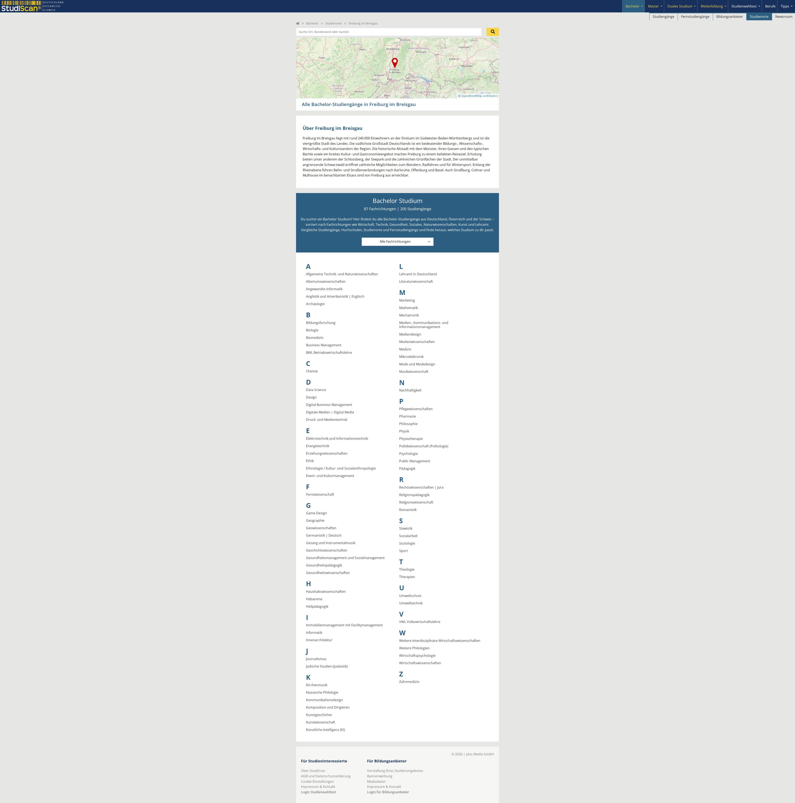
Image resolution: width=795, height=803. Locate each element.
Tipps (785, 6)
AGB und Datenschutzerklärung (326, 776)
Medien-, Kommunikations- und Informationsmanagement (423, 324)
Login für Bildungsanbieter (388, 792)
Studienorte (759, 16)
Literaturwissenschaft (416, 281)
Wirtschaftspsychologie (417, 655)
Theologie (406, 569)
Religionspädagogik (414, 495)
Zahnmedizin (409, 681)
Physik (404, 431)
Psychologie (408, 453)
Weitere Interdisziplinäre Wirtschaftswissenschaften (439, 640)
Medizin (405, 349)
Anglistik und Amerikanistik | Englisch (335, 296)
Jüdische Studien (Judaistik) (327, 666)
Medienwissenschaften (417, 341)
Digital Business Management (329, 404)
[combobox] (389, 32)
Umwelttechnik (411, 603)
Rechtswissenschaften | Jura (421, 487)
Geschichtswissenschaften (326, 550)
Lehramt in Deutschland (418, 274)
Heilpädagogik (317, 606)
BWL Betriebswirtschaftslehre (329, 352)
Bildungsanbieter (729, 16)
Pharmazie (407, 416)
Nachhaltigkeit (410, 390)
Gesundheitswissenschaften (328, 572)
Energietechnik (317, 446)
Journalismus (316, 659)
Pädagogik (407, 468)
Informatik (314, 632)
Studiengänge (663, 16)
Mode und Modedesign (417, 364)
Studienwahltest (744, 6)
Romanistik (408, 509)
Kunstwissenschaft (320, 722)
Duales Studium (679, 6)
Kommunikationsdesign (324, 700)
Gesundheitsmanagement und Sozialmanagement (345, 557)
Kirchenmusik (316, 685)
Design (311, 397)
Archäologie (315, 304)
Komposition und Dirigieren (327, 707)
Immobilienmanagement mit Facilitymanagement (344, 625)
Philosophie (408, 423)
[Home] (297, 23)
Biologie (312, 330)
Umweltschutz (410, 595)
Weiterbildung (712, 6)
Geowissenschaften (321, 528)
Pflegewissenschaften (416, 409)
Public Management (414, 461)
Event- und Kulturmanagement (330, 475)
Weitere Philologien (414, 648)
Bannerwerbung (379, 776)
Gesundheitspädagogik (324, 565)
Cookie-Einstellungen (317, 781)
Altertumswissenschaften (326, 281)
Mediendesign (410, 334)
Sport (403, 550)
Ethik (310, 461)
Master (653, 6)
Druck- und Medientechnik (326, 419)
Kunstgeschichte (319, 714)
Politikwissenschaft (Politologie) (423, 446)
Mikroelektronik (411, 356)
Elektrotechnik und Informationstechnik (337, 438)
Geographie (315, 520)
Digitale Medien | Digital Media (330, 412)
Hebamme (314, 599)
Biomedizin (314, 337)
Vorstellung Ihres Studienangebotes (395, 770)
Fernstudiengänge (695, 16)
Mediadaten (376, 781)
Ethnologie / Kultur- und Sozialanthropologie (341, 468)
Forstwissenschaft (320, 494)
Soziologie (407, 543)
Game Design (316, 513)
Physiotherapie (411, 438)
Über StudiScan (313, 770)
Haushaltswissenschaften (326, 591)
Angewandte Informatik (324, 289)
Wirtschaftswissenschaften (420, 663)
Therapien (407, 577)
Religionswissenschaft (416, 502)
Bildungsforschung (320, 322)
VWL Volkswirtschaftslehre (419, 621)
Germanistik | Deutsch (324, 535)
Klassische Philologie (322, 692)
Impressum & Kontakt (318, 786)
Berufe (770, 6)
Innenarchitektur (319, 640)
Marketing (407, 300)
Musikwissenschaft (413, 371)
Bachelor (633, 6)
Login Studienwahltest (318, 792)
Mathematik (408, 308)
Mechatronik (409, 315)
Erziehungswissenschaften (326, 453)
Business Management (323, 345)
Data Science (316, 390)
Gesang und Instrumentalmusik (330, 543)
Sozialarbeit (408, 536)
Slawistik (405, 528)
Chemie (312, 371)
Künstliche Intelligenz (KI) (325, 729)
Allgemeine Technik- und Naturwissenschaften (342, 274)
